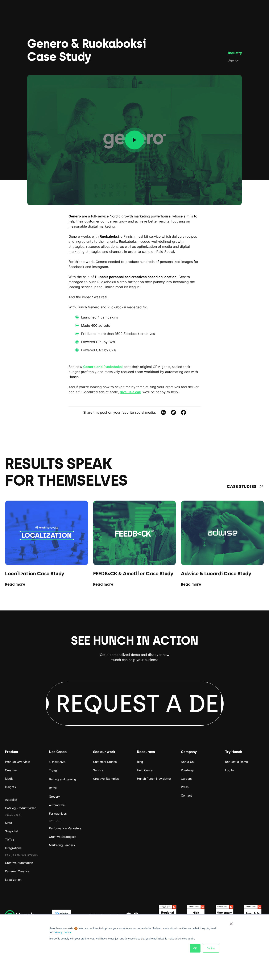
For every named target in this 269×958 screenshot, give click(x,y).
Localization (13, 879)
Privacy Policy (62, 932)
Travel (53, 770)
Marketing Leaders (62, 845)
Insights (10, 787)
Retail (53, 788)
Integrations (13, 848)
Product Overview (17, 761)
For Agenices (58, 813)
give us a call (130, 392)
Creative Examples (106, 778)
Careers (186, 778)
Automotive (57, 805)
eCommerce (57, 762)
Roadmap (187, 770)
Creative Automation (19, 863)
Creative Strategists (62, 836)
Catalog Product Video (20, 808)
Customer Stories (105, 761)
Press (185, 787)
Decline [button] (211, 948)
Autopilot (11, 799)
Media (9, 778)
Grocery (54, 796)
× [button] (231, 922)
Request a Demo (236, 761)
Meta (8, 823)
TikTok (9, 839)
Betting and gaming (62, 779)
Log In (229, 770)
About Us (187, 761)
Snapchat (11, 831)
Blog (140, 761)
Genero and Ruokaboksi (103, 367)
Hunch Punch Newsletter (154, 778)
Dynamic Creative (17, 871)
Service (98, 770)
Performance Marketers (65, 828)
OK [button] (195, 948)
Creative (11, 770)
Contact (186, 795)
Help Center (145, 770)
